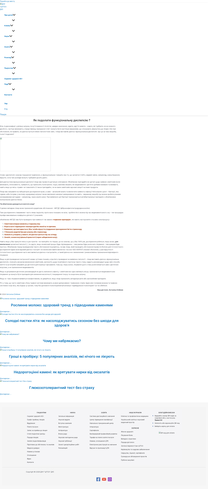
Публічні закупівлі (127, 460)
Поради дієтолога (127, 442)
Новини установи (33, 451)
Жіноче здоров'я (127, 432)
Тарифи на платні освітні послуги (102, 437)
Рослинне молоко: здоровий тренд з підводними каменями (62, 305)
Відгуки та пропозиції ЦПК (99, 448)
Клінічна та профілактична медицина (134, 416)
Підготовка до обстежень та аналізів (40, 444)
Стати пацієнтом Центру (36, 434)
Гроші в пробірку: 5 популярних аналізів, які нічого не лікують (62, 356)
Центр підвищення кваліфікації (101, 420)
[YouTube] (104, 481)
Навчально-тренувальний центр (102, 423)
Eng (5, 109)
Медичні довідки (33, 448)
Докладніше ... (5, 311)
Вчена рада (62, 434)
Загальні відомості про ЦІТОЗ (132, 446)
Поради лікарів (32, 437)
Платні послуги (32, 427)
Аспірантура (62, 430)
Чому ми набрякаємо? (62, 341)
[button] (14, 15)
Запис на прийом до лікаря (37, 430)
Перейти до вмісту (7, 1)
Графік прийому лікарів (35, 420)
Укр (5, 103)
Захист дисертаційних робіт (68, 444)
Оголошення (31, 455)
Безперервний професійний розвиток (103, 434)
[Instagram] (110, 481)
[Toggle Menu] (13, 20)
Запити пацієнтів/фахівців (36, 441)
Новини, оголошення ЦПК (99, 441)
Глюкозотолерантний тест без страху (61, 388)
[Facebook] (98, 481)
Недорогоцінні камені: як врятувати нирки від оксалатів (62, 372)
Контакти (30, 462)
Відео (29, 459)
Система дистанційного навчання (102, 416)
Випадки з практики (128, 439)
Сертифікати (94, 430)
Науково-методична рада (68, 437)
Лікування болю (127, 435)
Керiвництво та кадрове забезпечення (135, 449)
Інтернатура (94, 427)
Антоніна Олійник (13, 294)
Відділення (31, 423)
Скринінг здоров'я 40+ (35, 416)
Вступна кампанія (65, 423)
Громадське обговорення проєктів (134, 456)
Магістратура (63, 427)
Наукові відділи (64, 420)
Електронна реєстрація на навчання (103, 444)
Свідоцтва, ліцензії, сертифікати (133, 453)
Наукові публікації (65, 441)
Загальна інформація (66, 416)
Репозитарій (62, 448)
